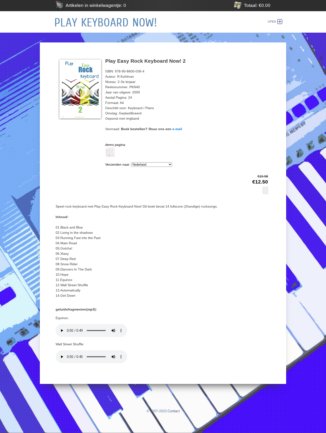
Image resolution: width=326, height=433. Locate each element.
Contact (174, 411)
